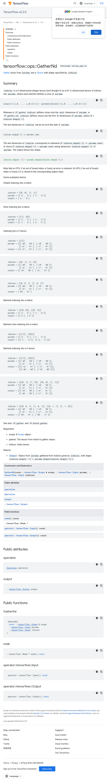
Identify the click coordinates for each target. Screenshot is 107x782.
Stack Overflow (62, 744)
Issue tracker (60, 735)
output (7, 499)
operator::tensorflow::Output (20, 535)
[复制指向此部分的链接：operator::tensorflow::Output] (44, 686)
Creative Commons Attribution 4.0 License (79, 710)
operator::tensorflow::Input (20, 528)
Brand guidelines (62, 748)
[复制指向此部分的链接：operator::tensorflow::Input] (41, 665)
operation (9, 489)
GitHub (6, 739)
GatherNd (9, 472)
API (17, 22)
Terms (6, 763)
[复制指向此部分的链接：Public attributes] (30, 549)
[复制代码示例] (101, 100)
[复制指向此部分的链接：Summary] (20, 83)
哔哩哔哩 (7, 748)
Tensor (40, 72)
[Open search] (75, 3)
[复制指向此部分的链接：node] (12, 644)
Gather (6, 72)
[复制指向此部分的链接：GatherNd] (19, 611)
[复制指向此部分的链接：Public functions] (30, 603)
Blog (5, 735)
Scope (21, 434)
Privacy (15, 763)
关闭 (83, 32)
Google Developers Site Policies (78, 713)
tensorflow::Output (17, 504)
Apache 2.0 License (41, 713)
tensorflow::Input (69, 472)
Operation (9, 494)
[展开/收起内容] (15, 29)
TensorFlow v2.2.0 (14, 12)
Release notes (61, 739)
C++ (42, 22)
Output (13, 455)
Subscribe (47, 769)
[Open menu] (4, 3)
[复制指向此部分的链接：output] (15, 579)
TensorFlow (8, 22)
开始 (96, 32)
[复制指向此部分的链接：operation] (18, 558)
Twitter (6, 744)
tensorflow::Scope (35, 472)
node (6, 518)
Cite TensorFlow (62, 753)
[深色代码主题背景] (97, 100)
